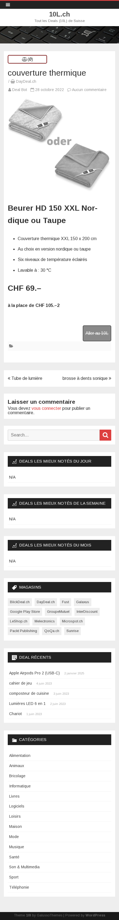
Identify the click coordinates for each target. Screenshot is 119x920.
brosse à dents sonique (86, 378)
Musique (16, 847)
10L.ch (59, 14)
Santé (14, 857)
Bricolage (17, 776)
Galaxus (82, 602)
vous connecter (46, 408)
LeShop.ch (18, 621)
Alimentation (19, 755)
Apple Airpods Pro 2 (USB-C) (34, 673)
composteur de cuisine (29, 693)
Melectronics (45, 621)
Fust (65, 602)
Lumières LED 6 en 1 (27, 703)
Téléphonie (19, 887)
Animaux (16, 766)
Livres (14, 796)
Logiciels (16, 806)
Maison (15, 826)
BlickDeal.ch (20, 602)
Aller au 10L (97, 333)
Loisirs (15, 816)
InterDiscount (87, 611)
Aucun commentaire (89, 89)
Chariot (15, 714)
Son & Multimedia (24, 867)
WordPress (95, 915)
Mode (14, 836)
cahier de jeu (20, 683)
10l (28, 915)
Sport (14, 877)
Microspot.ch (72, 621)
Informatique (20, 786)
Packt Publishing (23, 631)
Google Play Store (25, 611)
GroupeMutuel (58, 611)
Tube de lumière (26, 378)
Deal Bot (19, 89)
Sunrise (72, 631)
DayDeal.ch (26, 81)
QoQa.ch (51, 631)
